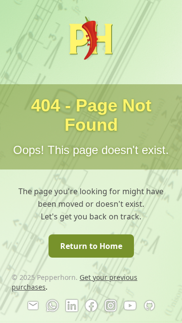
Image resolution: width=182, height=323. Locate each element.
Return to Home (91, 246)
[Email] (33, 305)
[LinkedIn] (72, 305)
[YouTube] (130, 305)
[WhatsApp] (52, 305)
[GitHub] (149, 305)
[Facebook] (91, 305)
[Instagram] (110, 305)
